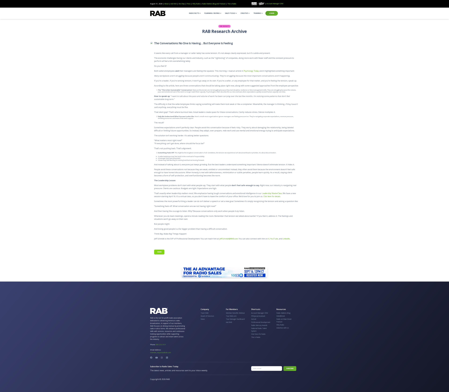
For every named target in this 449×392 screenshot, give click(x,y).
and (217, 4)
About (166, 4)
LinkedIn (286, 238)
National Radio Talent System (259, 329)
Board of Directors (207, 316)
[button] (195, 13)
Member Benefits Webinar (235, 313)
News (203, 319)
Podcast (222, 4)
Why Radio (196, 4)
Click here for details (271, 196)
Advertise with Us (282, 328)
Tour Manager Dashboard (235, 319)
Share (159, 252)
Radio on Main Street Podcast (283, 320)
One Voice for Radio (258, 334)
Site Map (181, 4)
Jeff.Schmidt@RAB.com (228, 238)
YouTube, (274, 238)
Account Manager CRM (274, 3)
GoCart (253, 319)
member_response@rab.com (160, 352)
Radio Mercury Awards (259, 325)
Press (189, 4)
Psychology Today (251, 71)
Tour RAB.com (231, 316)
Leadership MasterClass (272, 193)
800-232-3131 (161, 344)
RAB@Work (280, 316)
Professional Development (260, 322)
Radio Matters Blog (209, 4)
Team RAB (204, 313)
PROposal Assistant (258, 316)
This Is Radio (255, 337)
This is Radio (231, 4)
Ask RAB (173, 4)
